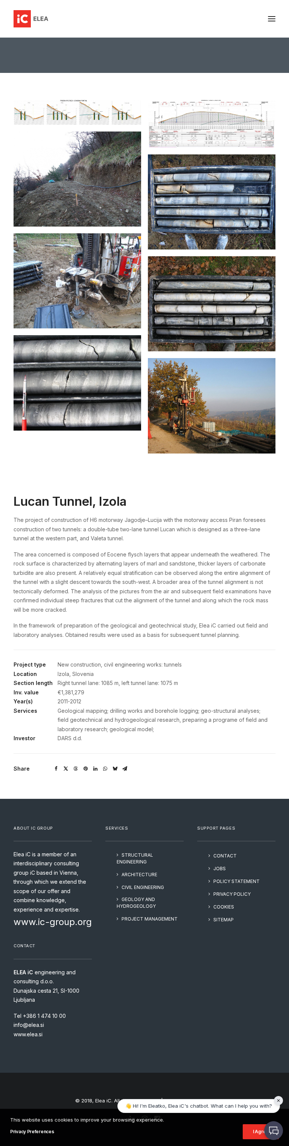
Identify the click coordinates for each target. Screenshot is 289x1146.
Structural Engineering (135, 858)
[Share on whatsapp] (105, 769)
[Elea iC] (31, 18)
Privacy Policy (232, 894)
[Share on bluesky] (114, 769)
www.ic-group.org (53, 921)
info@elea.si (29, 1025)
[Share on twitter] (65, 769)
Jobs (219, 868)
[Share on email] (124, 769)
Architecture (139, 874)
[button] (271, 19)
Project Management (150, 919)
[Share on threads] (75, 769)
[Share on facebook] (56, 769)
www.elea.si (28, 1034)
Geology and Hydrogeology (136, 903)
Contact (225, 856)
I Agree (261, 1131)
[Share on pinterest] (85, 769)
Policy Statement (236, 881)
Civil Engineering (143, 887)
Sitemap (223, 919)
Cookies (223, 907)
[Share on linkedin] (95, 769)
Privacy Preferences (32, 1131)
